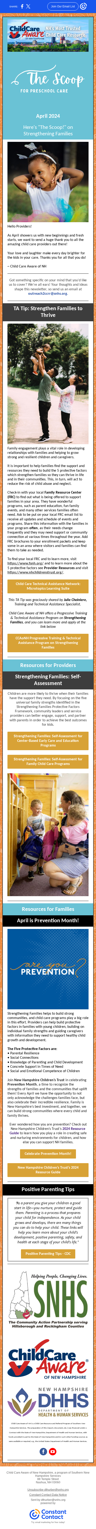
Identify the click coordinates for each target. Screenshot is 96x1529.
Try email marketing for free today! (48, 1522)
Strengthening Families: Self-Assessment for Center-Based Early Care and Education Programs (48, 740)
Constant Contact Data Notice (48, 1494)
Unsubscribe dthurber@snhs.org (48, 1489)
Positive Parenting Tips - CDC (48, 1254)
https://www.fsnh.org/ (25, 563)
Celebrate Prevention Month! (48, 1154)
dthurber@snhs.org (53, 1500)
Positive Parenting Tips (48, 1189)
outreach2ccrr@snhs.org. (48, 294)
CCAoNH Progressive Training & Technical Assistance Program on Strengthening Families (48, 643)
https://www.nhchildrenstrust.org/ (35, 572)
